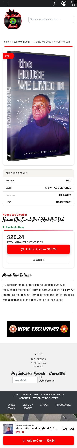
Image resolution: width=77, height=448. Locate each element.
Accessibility (63, 404)
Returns (44, 404)
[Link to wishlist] (54, 4)
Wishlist (40, 260)
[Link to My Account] (64, 4)
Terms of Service (28, 406)
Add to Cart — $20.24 (41, 249)
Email (39, 366)
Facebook (39, 359)
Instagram (40, 363)
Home (6, 41)
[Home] (13, 19)
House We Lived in (21, 41)
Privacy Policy (11, 406)
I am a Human (46, 380)
